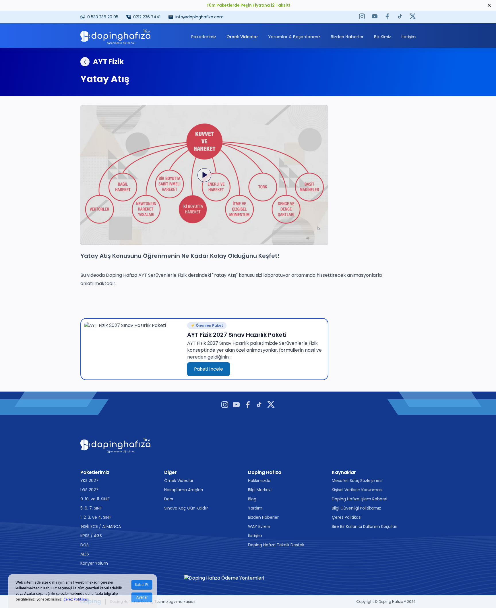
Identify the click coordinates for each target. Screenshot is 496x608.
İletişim (408, 37)
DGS (84, 545)
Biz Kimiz (382, 37)
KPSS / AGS (91, 536)
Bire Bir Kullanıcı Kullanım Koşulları (364, 526)
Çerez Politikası (76, 599)
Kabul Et (142, 585)
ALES (84, 554)
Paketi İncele (208, 369)
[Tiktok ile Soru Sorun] (400, 17)
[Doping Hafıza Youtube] (374, 17)
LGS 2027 (89, 490)
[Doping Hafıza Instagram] (362, 17)
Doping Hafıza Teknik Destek (276, 545)
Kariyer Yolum (94, 563)
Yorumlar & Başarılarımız (294, 37)
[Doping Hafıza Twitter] (413, 17)
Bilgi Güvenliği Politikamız (356, 508)
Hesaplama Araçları (183, 490)
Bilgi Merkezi (260, 490)
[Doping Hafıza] (115, 37)
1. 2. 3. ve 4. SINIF (96, 517)
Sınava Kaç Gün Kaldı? (186, 508)
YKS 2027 (89, 480)
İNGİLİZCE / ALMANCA (100, 526)
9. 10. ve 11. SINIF (95, 499)
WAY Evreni (259, 526)
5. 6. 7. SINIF (91, 508)
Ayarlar (142, 597)
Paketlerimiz (203, 37)
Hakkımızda (259, 480)
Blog (252, 499)
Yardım (255, 508)
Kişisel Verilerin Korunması (357, 490)
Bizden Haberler (347, 37)
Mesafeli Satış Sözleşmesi (357, 480)
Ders (168, 499)
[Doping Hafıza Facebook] (387, 17)
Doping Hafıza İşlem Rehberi (359, 499)
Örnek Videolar (242, 37)
